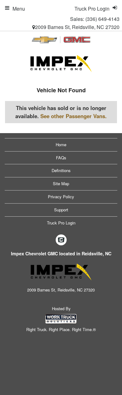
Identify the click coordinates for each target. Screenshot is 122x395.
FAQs (61, 158)
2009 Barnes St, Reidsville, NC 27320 (77, 27)
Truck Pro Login (61, 223)
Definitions (61, 170)
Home (61, 144)
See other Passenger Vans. (73, 116)
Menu (19, 8)
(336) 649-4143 (102, 18)
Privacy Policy (61, 197)
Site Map (61, 183)
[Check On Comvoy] (61, 240)
